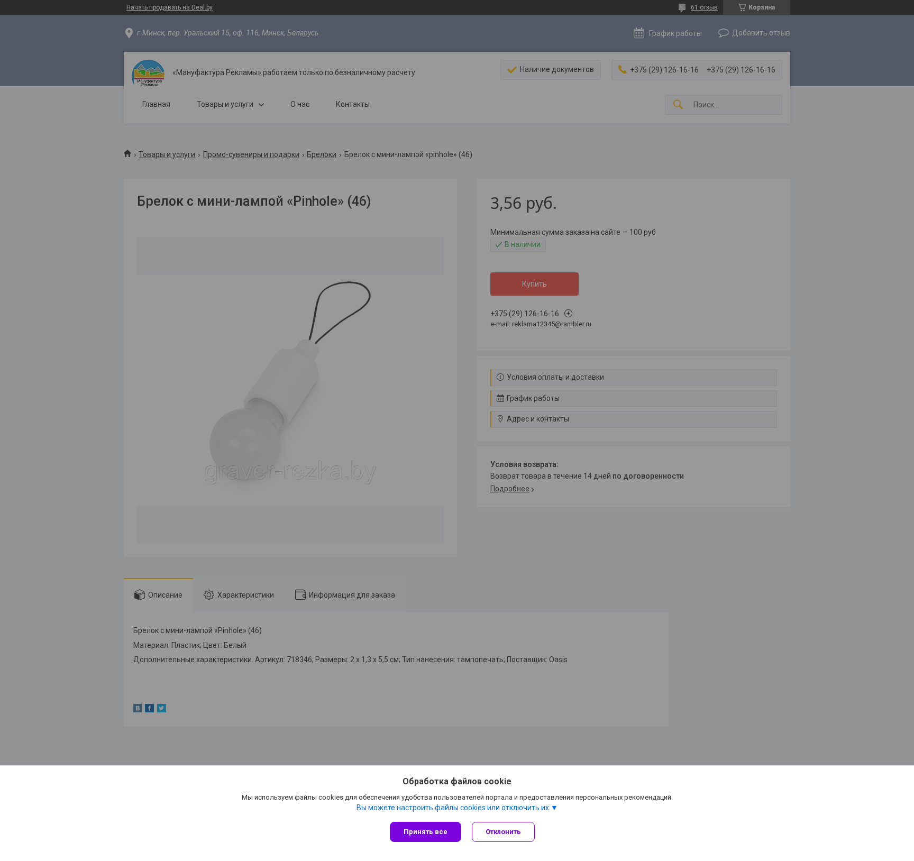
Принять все (425, 832)
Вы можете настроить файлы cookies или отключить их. (454, 807)
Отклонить (503, 832)
